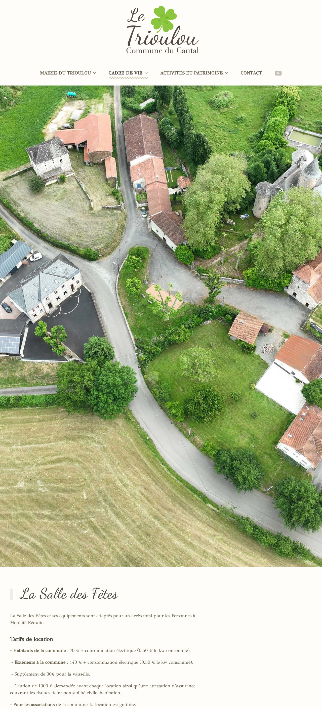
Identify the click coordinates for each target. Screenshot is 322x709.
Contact (251, 73)
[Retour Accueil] (161, 30)
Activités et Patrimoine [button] (191, 73)
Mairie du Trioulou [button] (65, 73)
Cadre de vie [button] (126, 73)
